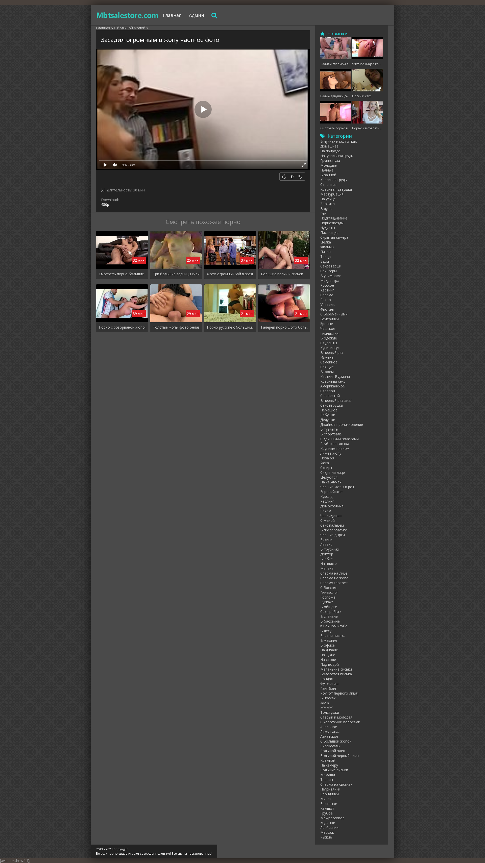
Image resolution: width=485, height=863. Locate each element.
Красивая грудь (333, 179)
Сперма (326, 294)
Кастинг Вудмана (335, 376)
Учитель (327, 304)
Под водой (329, 664)
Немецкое (328, 410)
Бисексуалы (330, 746)
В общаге (328, 606)
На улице (328, 198)
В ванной (328, 174)
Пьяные (326, 170)
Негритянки (330, 789)
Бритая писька (332, 635)
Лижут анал (330, 731)
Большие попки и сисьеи (282, 274)
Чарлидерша (331, 515)
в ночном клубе (333, 626)
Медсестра (329, 280)
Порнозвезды (332, 222)
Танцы (325, 256)
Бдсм (324, 261)
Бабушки (327, 414)
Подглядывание (333, 218)
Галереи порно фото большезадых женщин (284, 327)
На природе (330, 151)
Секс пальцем (332, 525)
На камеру (329, 765)
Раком (325, 510)
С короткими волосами (340, 722)
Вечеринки (329, 318)
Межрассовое (332, 818)
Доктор (326, 554)
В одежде (328, 338)
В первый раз (331, 352)
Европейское (331, 491)
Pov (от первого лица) (339, 693)
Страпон (327, 390)
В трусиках (329, 549)
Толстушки (329, 712)
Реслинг (327, 501)
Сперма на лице (333, 573)
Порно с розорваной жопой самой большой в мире (122, 327)
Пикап (325, 251)
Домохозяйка (332, 506)
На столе (328, 659)
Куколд (326, 496)
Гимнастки (329, 333)
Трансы (326, 779)
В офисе (327, 645)
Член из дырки (332, 534)
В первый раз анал (336, 400)
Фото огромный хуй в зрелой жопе (230, 274)
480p (105, 204)
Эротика (327, 203)
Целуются (328, 477)
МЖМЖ (326, 707)
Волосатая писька (336, 674)
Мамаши (327, 774)
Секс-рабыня (331, 611)
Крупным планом (334, 448)
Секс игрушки (331, 405)
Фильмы (327, 246)
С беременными (334, 314)
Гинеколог (329, 592)
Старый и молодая (336, 717)
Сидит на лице (332, 472)
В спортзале (331, 434)
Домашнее (329, 146)
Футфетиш (329, 683)
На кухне (327, 654)
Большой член (332, 750)
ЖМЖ (324, 702)
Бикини (326, 539)
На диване (329, 650)
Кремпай (327, 760)
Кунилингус (330, 347)
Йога (324, 462)
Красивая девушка (336, 189)
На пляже (328, 563)
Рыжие (326, 837)
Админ (196, 15)
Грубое (326, 813)
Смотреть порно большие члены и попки (122, 274)
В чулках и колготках (338, 141)
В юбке (326, 558)
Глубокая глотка (334, 443)
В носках (327, 698)
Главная (172, 15)
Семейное (328, 362)
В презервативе (334, 530)
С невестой (330, 395)
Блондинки (329, 794)
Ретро (325, 299)
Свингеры (328, 270)
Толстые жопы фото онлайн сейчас (176, 327)
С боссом (328, 587)
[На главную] (127, 15)
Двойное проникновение (341, 424)
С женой (327, 520)
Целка (325, 242)
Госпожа (327, 597)
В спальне (329, 616)
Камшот (327, 808)
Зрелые (326, 323)
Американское (332, 386)
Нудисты (327, 227)
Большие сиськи (334, 770)
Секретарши (330, 266)
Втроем (327, 371)
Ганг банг (328, 688)
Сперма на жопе (334, 578)
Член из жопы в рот (337, 486)
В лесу (325, 630)
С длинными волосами (339, 438)
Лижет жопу (330, 453)
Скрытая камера (334, 237)
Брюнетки (328, 803)
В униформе (330, 275)
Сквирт (326, 467)
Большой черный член (339, 755)
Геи (323, 213)
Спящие (327, 366)
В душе (326, 208)
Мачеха (326, 568)
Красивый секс (332, 381)
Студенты (328, 342)
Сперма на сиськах (336, 784)
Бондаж (327, 678)
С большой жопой (336, 741)
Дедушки (327, 419)
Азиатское (329, 736)
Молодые (328, 165)
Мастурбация (332, 194)
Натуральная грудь (336, 155)
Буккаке (327, 602)
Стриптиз (328, 184)
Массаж (327, 832)
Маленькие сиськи (336, 669)
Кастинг (327, 290)
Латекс (326, 544)
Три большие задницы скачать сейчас (176, 274)
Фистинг (327, 309)
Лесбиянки (329, 827)
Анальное (328, 726)
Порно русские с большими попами (230, 327)
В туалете (329, 429)
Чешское (327, 328)
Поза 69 (327, 458)
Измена (326, 357)
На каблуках (330, 482)
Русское (327, 285)
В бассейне (330, 621)
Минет (326, 798)
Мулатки (327, 822)
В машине (328, 640)
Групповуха (330, 160)
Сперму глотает (334, 582)
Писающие (329, 232)
